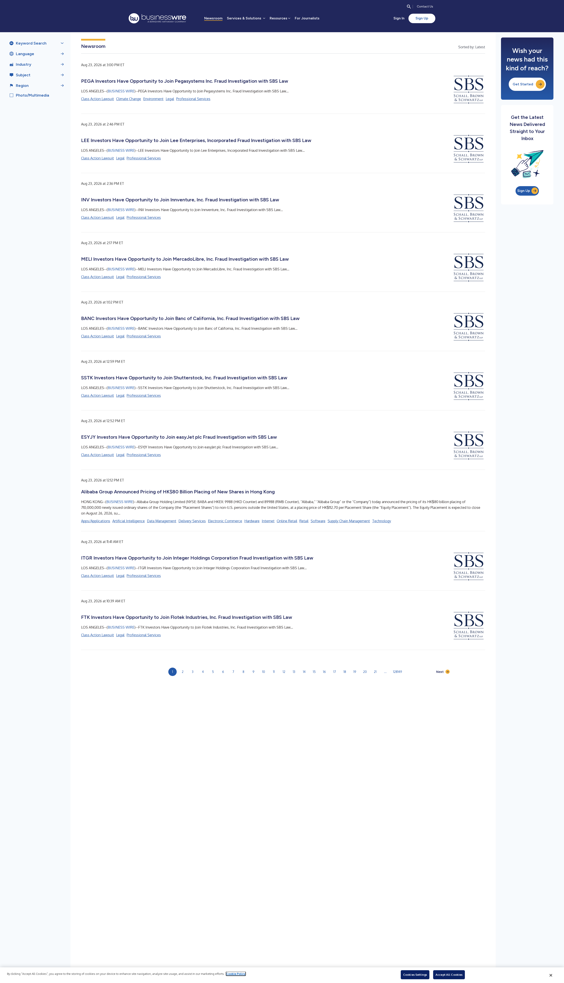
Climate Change (128, 99)
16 (324, 672)
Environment (153, 99)
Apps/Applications (95, 521)
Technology (381, 521)
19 (354, 672)
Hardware (252, 521)
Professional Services (193, 99)
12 (284, 672)
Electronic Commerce (225, 521)
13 (294, 672)
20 (365, 672)
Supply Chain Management (349, 521)
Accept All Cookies (449, 974)
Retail (303, 521)
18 (344, 672)
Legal (170, 99)
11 (274, 672)
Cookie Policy (235, 974)
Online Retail (287, 521)
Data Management (161, 521)
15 (314, 672)
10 (263, 672)
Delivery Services (192, 521)
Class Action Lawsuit (97, 99)
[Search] (409, 7)
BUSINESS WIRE (121, 91)
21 (375, 672)
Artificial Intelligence (128, 521)
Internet (268, 521)
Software (318, 521)
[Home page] (157, 18)
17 (334, 672)
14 (304, 672)
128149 (397, 672)
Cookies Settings (415, 974)
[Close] (551, 975)
